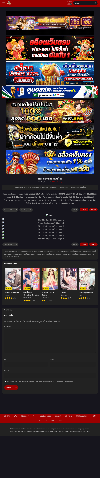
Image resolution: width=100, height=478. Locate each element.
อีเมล (52, 359)
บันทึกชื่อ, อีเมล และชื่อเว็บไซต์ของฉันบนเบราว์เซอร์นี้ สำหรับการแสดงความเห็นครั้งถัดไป (40, 381)
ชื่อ (6, 359)
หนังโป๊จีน (7, 416)
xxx (60, 421)
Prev (84, 210)
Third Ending (57, 182)
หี (46, 421)
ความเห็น (8, 326)
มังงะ (34, 416)
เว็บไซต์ (7, 370)
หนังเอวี (58, 416)
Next (93, 210)
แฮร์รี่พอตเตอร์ (45, 416)
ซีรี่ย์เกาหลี (25, 416)
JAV (15, 416)
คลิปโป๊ (93, 416)
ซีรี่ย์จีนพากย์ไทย (81, 416)
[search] (95, 3)
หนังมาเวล (68, 416)
